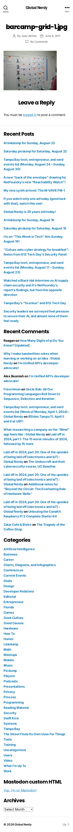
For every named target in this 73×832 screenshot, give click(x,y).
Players (9, 676)
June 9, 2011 (52, 36)
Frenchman (12, 389)
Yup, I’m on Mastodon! (20, 790)
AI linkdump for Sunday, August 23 (29, 143)
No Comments (39, 41)
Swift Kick (11, 718)
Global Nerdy (36, 7)
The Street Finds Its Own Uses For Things (34, 734)
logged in (30, 115)
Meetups (10, 655)
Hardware (11, 628)
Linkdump (11, 644)
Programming (14, 702)
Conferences (13, 570)
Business (10, 554)
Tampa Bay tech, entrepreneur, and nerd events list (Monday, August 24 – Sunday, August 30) (34, 164)
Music (8, 665)
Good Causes (14, 623)
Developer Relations (19, 591)
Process (10, 697)
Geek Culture (13, 618)
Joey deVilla (29, 36)
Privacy (9, 692)
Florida (9, 607)
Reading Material (16, 708)
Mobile (9, 660)
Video (8, 760)
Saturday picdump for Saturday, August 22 (35, 151)
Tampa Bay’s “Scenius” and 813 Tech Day (35, 303)
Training (10, 745)
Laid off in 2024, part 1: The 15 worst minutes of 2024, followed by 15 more (36, 439)
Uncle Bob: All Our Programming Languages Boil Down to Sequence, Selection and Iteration (32, 394)
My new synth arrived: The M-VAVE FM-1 (34, 190)
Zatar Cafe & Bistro (18, 524)
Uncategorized (15, 750)
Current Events (15, 575)
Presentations (14, 686)
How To (9, 633)
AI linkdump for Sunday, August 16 (29, 220)
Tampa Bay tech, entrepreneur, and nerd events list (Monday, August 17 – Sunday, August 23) (34, 267)
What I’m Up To (15, 766)
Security (10, 713)
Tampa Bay (12, 729)
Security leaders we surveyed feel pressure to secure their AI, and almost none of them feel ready (36, 316)
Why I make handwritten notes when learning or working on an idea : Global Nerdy (32, 358)
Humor (9, 639)
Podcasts (11, 681)
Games (9, 612)
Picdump (10, 671)
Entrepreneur (14, 602)
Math (7, 649)
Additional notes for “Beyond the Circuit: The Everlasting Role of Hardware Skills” (35, 489)
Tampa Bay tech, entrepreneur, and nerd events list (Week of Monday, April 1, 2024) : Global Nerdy (36, 411)
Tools (8, 739)
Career (9, 559)
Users (8, 755)
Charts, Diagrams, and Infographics (30, 565)
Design (9, 586)
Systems (10, 723)
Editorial (10, 596)
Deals (8, 581)
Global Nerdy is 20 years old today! (30, 212)
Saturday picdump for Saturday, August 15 (35, 228)
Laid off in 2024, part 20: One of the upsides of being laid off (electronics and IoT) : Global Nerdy (36, 456)
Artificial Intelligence (19, 549)
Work (8, 771)
